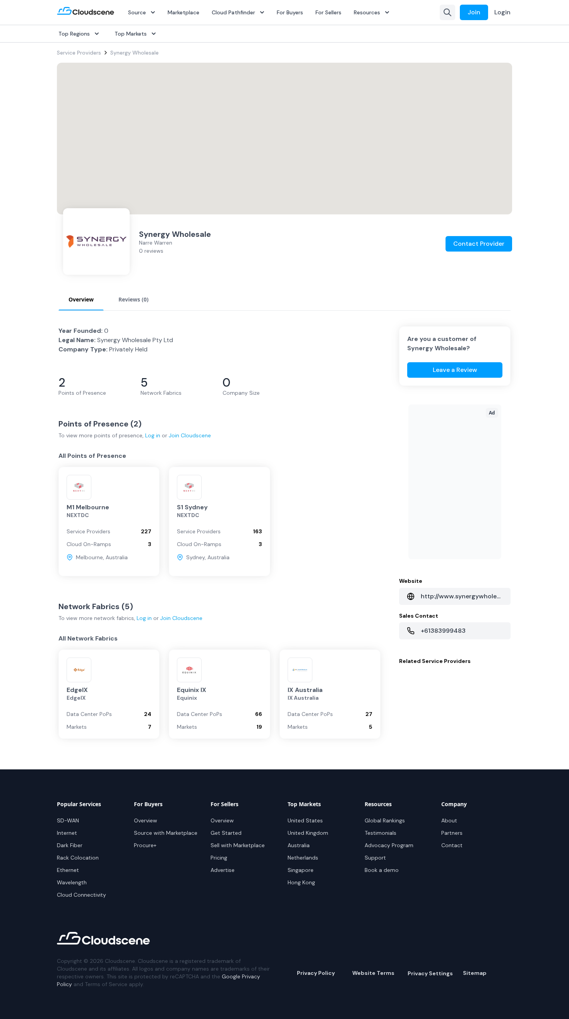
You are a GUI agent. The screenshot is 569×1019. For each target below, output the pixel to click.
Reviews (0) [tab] (133, 299)
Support (375, 857)
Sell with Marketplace (238, 845)
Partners (452, 832)
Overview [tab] (81, 299)
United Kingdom (308, 832)
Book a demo (382, 870)
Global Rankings (385, 820)
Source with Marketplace (165, 832)
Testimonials (380, 832)
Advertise (223, 870)
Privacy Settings (430, 973)
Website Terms (373, 972)
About (449, 820)
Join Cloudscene (190, 435)
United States (305, 820)
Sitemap (475, 972)
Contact (452, 845)
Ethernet (68, 870)
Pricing (219, 857)
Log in (152, 435)
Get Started (226, 832)
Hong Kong (301, 882)
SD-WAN (68, 820)
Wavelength (72, 882)
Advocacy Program (389, 845)
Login (502, 12)
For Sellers (328, 12)
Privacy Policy (316, 972)
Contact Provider (478, 244)
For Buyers (290, 12)
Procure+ (145, 845)
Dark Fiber (69, 845)
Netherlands (303, 857)
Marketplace (183, 12)
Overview (145, 820)
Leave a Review (455, 370)
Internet (67, 832)
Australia (299, 845)
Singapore (301, 870)
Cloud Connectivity (81, 894)
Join (474, 12)
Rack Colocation (78, 857)
